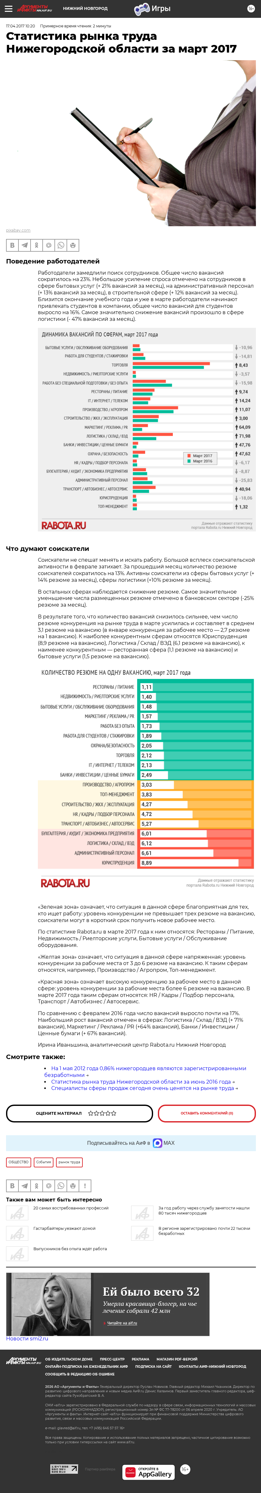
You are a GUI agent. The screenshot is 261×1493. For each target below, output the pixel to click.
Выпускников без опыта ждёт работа (70, 1248)
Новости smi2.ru (27, 1339)
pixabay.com (18, 230)
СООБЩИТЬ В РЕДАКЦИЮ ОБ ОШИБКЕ (80, 1374)
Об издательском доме (69, 1359)
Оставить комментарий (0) (207, 1113)
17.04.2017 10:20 (20, 26)
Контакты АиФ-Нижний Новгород (212, 1367)
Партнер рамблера (100, 1469)
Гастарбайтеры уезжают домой (64, 1228)
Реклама (140, 1359)
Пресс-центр (112, 1359)
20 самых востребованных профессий (71, 1208)
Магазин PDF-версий (177, 1359)
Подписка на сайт (153, 1367)
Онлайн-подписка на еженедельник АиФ (86, 1367)
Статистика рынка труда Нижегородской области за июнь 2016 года (141, 1082)
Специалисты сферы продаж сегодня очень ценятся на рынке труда (142, 1088)
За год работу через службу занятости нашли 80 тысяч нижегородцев (204, 1210)
